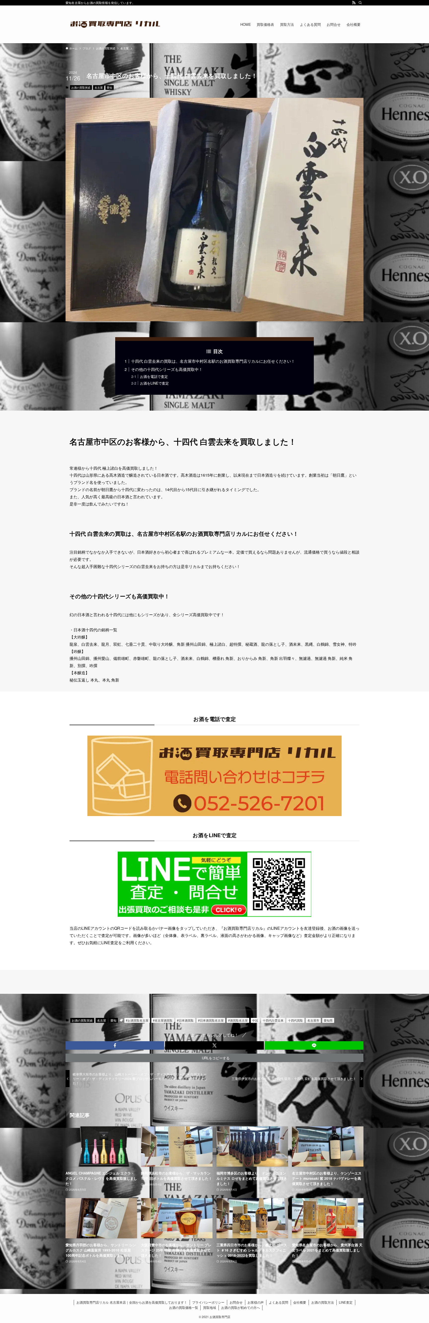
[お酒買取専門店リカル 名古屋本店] (115, 24)
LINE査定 (346, 1302)
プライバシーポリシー (208, 1302)
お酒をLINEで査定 (154, 383)
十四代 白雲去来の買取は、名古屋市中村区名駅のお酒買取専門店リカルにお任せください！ (213, 361)
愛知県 (328, 1020)
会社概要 (299, 1302)
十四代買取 (295, 1020)
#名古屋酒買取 (163, 1020)
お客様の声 (256, 1302)
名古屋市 (313, 1020)
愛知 (109, 87)
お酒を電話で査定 (154, 376)
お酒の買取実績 (80, 87)
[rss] (354, 2)
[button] (115, 1045)
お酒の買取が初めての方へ (240, 1307)
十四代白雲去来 (273, 1020)
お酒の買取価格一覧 (183, 1307)
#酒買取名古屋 (238, 1020)
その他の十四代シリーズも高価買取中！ (167, 369)
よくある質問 (278, 1302)
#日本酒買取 (185, 1020)
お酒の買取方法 (322, 1302)
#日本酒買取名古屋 (211, 1020)
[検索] (360, 2)
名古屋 (99, 87)
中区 (255, 1020)
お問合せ (236, 1302)
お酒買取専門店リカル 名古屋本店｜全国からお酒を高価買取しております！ (131, 1302)
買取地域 (209, 1307)
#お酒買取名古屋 (137, 1020)
